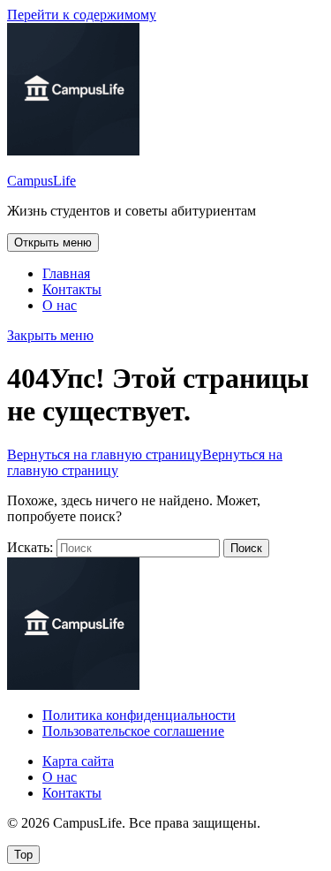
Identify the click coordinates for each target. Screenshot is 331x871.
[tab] (53, 242)
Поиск (246, 548)
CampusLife (41, 180)
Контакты (72, 289)
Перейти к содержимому (81, 14)
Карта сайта (78, 761)
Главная (66, 273)
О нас (59, 305)
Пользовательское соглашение (133, 730)
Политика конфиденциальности (139, 715)
